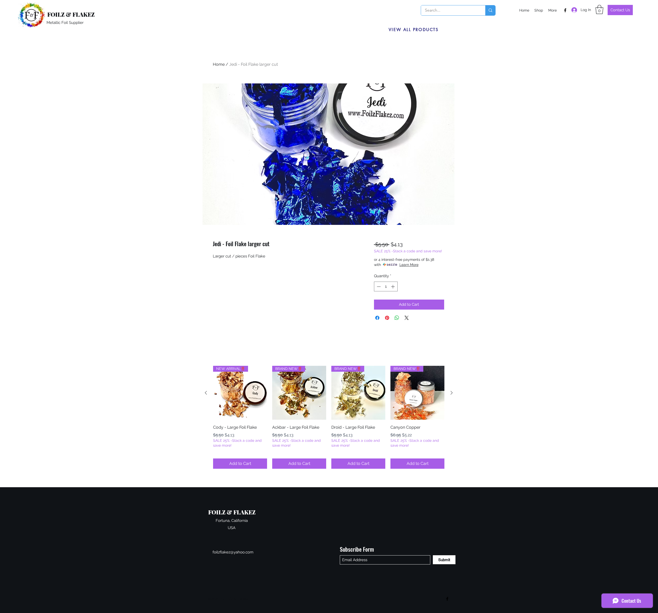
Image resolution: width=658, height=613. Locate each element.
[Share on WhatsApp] (397, 318)
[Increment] (393, 286)
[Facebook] (565, 10)
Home (219, 64)
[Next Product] (452, 393)
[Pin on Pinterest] (387, 318)
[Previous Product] (206, 393)
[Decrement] (378, 286)
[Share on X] (407, 318)
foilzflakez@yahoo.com (233, 552)
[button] (599, 9)
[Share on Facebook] (377, 318)
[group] (329, 417)
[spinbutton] (385, 286)
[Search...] (490, 10)
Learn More (408, 265)
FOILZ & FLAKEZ (71, 14)
